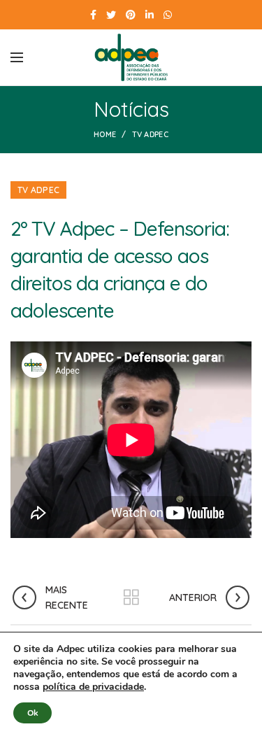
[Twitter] (111, 15)
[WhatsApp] (168, 15)
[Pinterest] (130, 15)
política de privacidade (93, 686)
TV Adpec (150, 134)
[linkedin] (149, 15)
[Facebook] (93, 15)
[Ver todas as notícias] (131, 597)
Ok (32, 713)
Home (105, 134)
